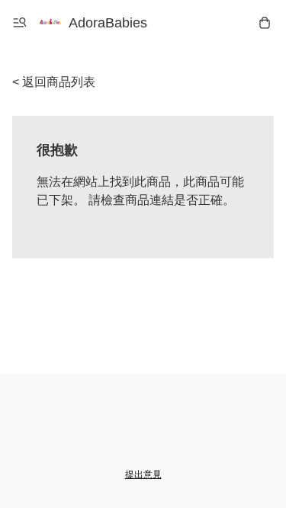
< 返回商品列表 (53, 81)
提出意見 (143, 474)
